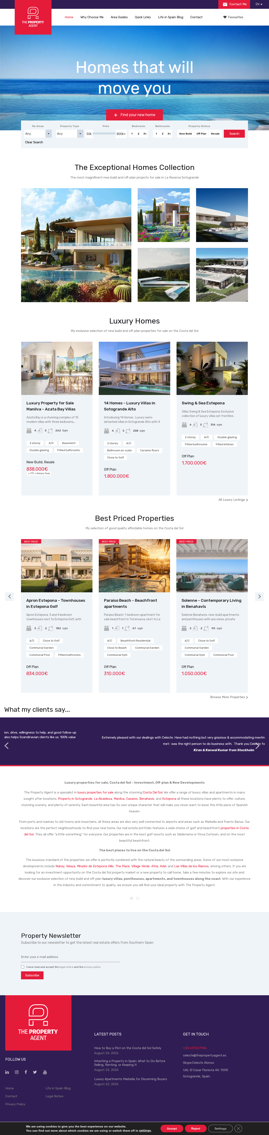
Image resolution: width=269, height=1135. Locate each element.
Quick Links (143, 17)
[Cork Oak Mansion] (164, 275)
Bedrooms (138, 126)
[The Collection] (222, 275)
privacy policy (92, 966)
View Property (56, 384)
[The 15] (222, 215)
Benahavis (146, 799)
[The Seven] (76, 245)
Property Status (199, 126)
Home (69, 17)
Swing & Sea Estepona (203, 403)
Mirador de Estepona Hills (95, 866)
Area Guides (119, 17)
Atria (154, 866)
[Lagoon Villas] (164, 215)
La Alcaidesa (103, 799)
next (257, 746)
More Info (76, 289)
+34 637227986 (195, 1048)
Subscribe (32, 975)
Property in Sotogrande (75, 799)
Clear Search (34, 142)
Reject (195, 1128)
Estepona (169, 799)
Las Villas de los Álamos (191, 866)
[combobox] (38, 134)
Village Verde (140, 866)
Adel (163, 866)
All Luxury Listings (233, 499)
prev (6, 746)
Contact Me (238, 4)
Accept (172, 1128)
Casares (132, 799)
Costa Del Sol (152, 792)
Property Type (69, 126)
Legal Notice (54, 1096)
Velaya (70, 866)
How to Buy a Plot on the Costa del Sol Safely (127, 1048)
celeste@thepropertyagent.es (204, 1055)
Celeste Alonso (203, 1063)
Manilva (119, 799)
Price (106, 126)
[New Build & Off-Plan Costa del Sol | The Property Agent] (33, 17)
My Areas (38, 126)
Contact (196, 17)
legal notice (66, 966)
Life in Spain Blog (170, 17)
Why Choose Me (92, 17)
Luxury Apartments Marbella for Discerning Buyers (130, 1079)
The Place (122, 866)
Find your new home (137, 115)
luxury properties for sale (95, 792)
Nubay (59, 866)
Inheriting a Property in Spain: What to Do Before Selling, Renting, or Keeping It (129, 1063)
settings (145, 1130)
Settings (221, 1128)
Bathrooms (162, 126)
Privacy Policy (15, 1104)
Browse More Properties (229, 697)
